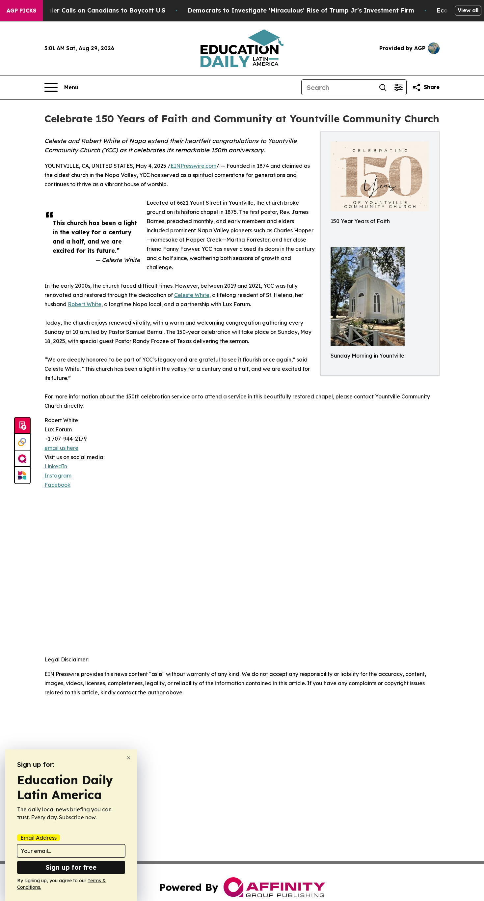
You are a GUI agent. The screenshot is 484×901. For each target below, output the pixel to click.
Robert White (84, 304)
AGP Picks (21, 10)
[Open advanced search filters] (398, 87)
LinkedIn (55, 466)
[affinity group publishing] (22, 458)
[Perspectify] (22, 442)
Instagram (57, 475)
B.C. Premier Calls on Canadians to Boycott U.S (94, 10)
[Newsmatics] (22, 475)
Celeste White (191, 295)
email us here (61, 448)
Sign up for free (71, 867)
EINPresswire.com (193, 165)
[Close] (128, 758)
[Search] (382, 87)
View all (468, 10)
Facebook (57, 484)
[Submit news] (22, 426)
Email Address (38, 837)
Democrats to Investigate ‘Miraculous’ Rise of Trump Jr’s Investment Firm (301, 10)
